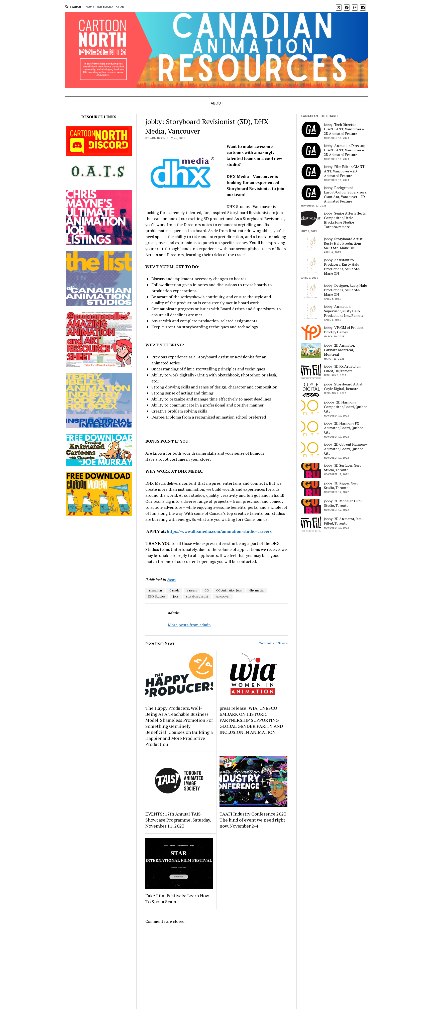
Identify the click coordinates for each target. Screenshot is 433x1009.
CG (206, 590)
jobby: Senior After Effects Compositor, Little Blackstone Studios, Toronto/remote (345, 220)
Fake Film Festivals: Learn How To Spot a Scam (177, 898)
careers (192, 590)
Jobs (176, 596)
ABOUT (121, 7)
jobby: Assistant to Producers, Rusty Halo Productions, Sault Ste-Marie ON (342, 267)
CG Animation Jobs (229, 590)
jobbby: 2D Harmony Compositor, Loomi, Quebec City (345, 407)
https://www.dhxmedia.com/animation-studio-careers (219, 531)
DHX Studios (156, 596)
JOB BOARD (105, 7)
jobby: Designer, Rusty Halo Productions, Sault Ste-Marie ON (345, 290)
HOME (90, 7)
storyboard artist (197, 596)
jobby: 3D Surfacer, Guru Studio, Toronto (342, 467)
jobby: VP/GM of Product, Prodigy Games (344, 329)
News (171, 579)
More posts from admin (189, 625)
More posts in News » (273, 643)
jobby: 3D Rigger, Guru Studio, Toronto (341, 485)
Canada (174, 590)
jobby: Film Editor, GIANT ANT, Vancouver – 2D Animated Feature (344, 171)
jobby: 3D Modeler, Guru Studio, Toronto (343, 503)
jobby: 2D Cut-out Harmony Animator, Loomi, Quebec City (345, 449)
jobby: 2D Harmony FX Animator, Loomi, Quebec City (343, 428)
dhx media (256, 590)
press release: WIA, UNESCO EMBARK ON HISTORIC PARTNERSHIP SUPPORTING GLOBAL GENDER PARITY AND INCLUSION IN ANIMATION (251, 720)
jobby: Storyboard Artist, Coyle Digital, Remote (343, 386)
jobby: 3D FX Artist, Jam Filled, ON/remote (342, 368)
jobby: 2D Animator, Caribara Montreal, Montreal (339, 350)
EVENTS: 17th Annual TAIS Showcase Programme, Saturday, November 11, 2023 (178, 820)
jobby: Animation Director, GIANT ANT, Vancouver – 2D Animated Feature (344, 150)
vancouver (222, 596)
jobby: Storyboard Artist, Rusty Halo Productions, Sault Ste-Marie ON (343, 243)
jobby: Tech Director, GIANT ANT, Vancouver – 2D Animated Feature (344, 129)
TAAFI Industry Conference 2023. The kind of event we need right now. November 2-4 (253, 820)
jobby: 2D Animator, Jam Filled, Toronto (343, 521)
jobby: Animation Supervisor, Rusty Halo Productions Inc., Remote (344, 311)
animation (155, 590)
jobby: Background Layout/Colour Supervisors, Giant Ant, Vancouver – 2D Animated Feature (345, 194)
